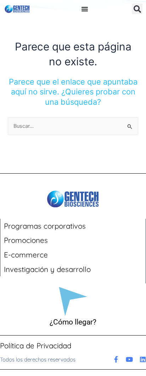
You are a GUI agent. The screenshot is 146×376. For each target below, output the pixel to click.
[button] (137, 9)
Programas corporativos (45, 225)
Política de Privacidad (35, 345)
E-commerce (26, 254)
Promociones (26, 240)
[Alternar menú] (84, 8)
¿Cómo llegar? (73, 322)
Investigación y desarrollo (47, 269)
